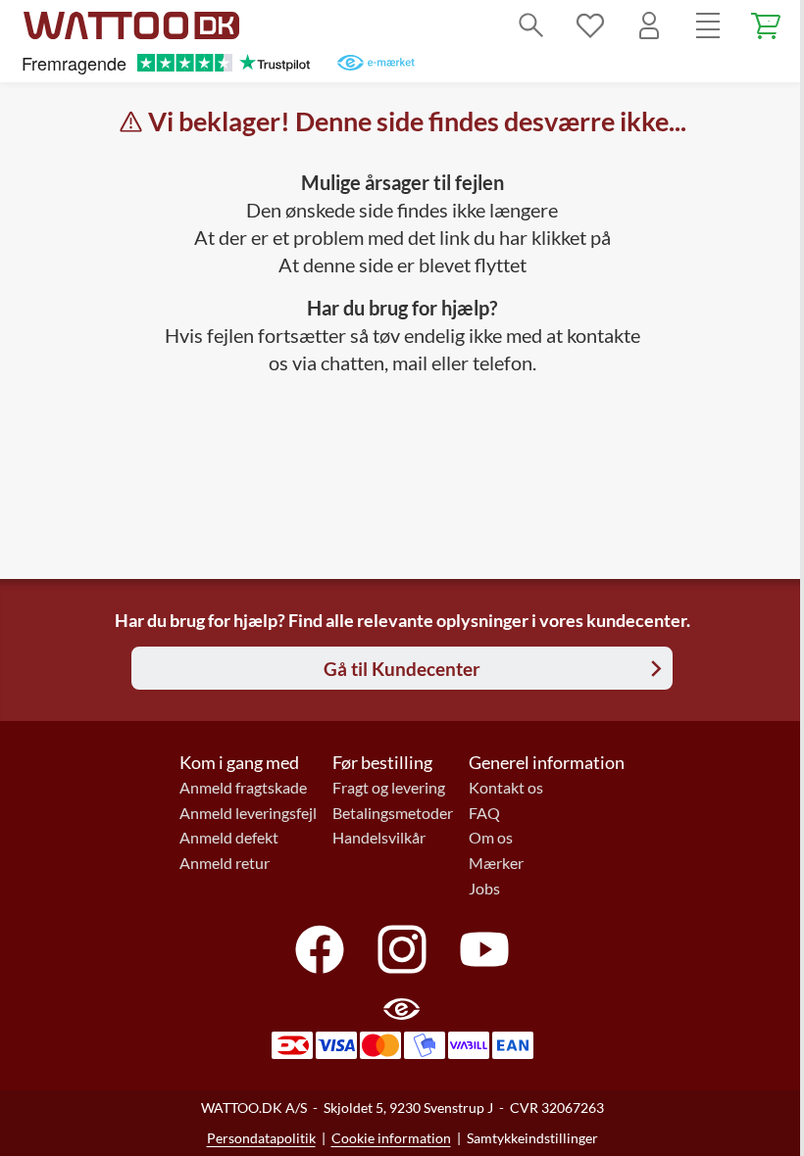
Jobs (484, 888)
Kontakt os (506, 787)
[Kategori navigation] (707, 25)
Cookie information (391, 1138)
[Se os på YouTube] (484, 949)
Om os (491, 837)
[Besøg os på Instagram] (402, 949)
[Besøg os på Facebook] (319, 949)
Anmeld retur (224, 863)
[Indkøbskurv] (766, 25)
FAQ (484, 813)
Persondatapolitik (261, 1138)
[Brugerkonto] (649, 25)
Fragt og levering (388, 787)
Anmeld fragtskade (243, 787)
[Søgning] (531, 25)
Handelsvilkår (379, 837)
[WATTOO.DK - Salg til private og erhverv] (131, 25)
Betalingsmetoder (392, 813)
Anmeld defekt (228, 837)
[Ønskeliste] (590, 25)
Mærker (496, 863)
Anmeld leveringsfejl (248, 813)
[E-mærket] (376, 62)
